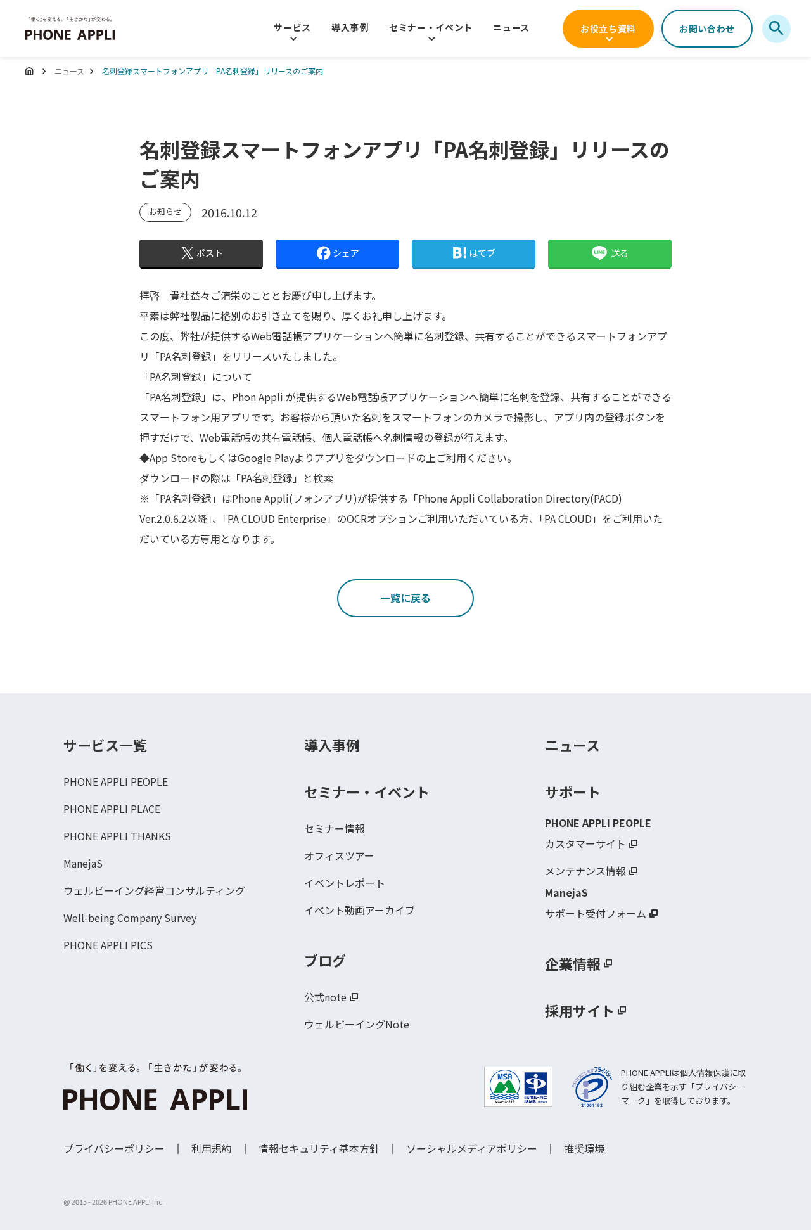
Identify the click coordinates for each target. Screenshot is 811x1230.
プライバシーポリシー (114, 1148)
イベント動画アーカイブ (359, 910)
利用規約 (211, 1148)
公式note (325, 996)
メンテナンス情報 (585, 870)
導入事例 (350, 27)
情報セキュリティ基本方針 (319, 1148)
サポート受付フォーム (595, 913)
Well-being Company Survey (129, 917)
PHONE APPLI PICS (108, 944)
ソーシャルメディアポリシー (471, 1148)
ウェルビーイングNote (356, 1024)
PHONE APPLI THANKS (117, 835)
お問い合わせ (707, 28)
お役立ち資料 (608, 28)
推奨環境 (584, 1148)
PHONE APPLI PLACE (111, 808)
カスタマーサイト (585, 843)
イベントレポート (344, 882)
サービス (292, 27)
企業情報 (573, 963)
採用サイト (580, 1010)
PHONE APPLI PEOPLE (115, 781)
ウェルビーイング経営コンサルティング (154, 890)
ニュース (511, 27)
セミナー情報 (334, 828)
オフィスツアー (339, 855)
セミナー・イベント (431, 27)
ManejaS (83, 863)
